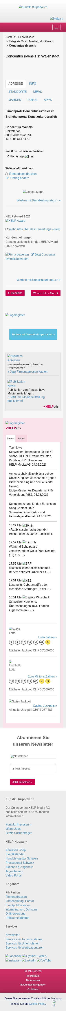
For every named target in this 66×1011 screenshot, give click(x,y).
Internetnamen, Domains (21, 909)
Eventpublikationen (18, 905)
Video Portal (14, 875)
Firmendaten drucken (23, 173)
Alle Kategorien (25, 36)
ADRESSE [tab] (15, 83)
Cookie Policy (37, 1003)
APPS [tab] (48, 99)
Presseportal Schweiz (20, 862)
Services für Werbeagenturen (24, 947)
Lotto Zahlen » (47, 637)
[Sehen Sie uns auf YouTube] (44, 960)
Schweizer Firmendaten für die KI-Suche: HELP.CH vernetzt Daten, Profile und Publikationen (31, 456)
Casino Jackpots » (45, 705)
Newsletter (12, 935)
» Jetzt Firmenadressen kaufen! (28, 371)
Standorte (16, 292)
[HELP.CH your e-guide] (56, 18)
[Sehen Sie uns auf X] (34, 956)
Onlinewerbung (15, 913)
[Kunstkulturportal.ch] (33, 7)
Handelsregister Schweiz (22, 858)
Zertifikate (33, 989)
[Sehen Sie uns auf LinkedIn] (29, 960)
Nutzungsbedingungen (33, 984)
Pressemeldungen (17, 917)
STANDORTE (17, 91)
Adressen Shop (16, 850)
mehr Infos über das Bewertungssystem (34, 229)
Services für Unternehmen (22, 943)
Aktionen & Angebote (19, 867)
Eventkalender (15, 854)
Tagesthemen (14, 871)
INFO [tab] (32, 83)
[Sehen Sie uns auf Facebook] (13, 956)
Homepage (17, 156)
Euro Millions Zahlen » (42, 676)
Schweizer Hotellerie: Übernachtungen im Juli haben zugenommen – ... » (29, 606)
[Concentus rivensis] (15, 220)
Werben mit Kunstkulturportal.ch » (38, 200)
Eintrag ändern (19, 178)
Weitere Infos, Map (44, 293)
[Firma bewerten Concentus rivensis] (18, 254)
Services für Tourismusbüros (24, 939)
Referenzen (33, 980)
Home (9, 36)
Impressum (33, 975)
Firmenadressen (16, 896)
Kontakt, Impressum (18, 824)
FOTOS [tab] (32, 99)
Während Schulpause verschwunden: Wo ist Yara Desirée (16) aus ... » (32, 551)
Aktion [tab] (21, 438)
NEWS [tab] (37, 91)
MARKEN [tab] (14, 99)
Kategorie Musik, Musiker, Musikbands (31, 41)
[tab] (11, 438)
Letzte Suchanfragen (19, 833)
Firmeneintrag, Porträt (20, 901)
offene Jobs (13, 828)
